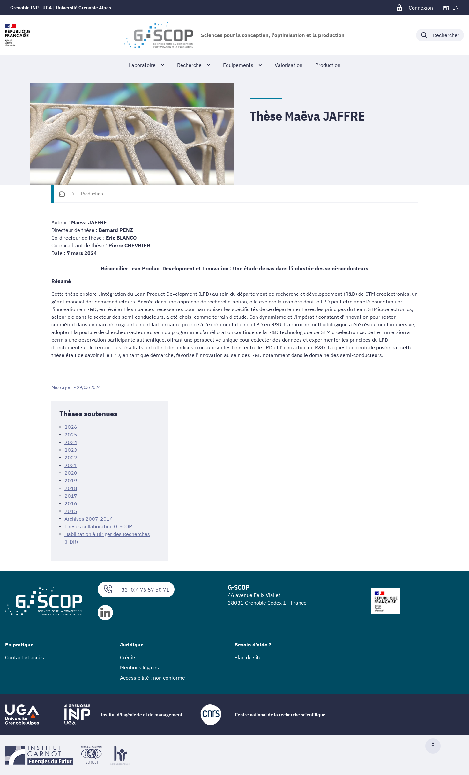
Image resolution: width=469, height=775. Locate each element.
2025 (70, 434)
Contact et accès (24, 657)
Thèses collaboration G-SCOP (98, 526)
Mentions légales (139, 667)
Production (92, 194)
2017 (70, 496)
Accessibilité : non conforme (152, 677)
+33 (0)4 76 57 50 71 (143, 589)
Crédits (128, 657)
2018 (70, 488)
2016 (70, 503)
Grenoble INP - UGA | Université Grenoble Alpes (60, 8)
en (455, 7)
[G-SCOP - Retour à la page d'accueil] (158, 35)
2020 (70, 473)
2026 (70, 427)
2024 (70, 442)
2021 (70, 465)
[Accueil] (62, 193)
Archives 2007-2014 (88, 519)
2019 (70, 480)
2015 (70, 511)
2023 (70, 450)
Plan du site (248, 657)
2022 (70, 457)
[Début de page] (435, 746)
